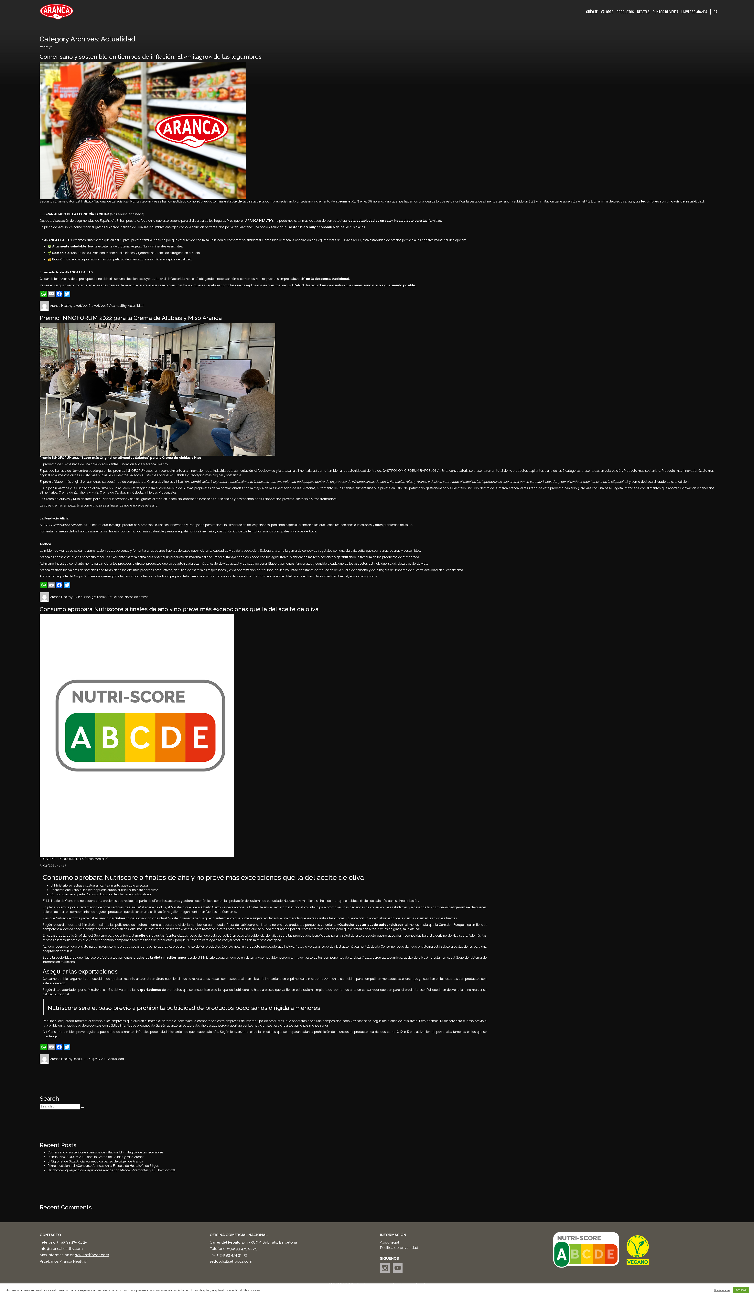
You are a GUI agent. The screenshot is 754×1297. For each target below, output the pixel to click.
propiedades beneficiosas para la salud (321, 935)
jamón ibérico (197, 925)
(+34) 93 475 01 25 (72, 1242)
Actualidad (136, 306)
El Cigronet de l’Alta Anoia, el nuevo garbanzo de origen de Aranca (95, 1161)
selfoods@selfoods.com (231, 1261)
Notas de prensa (136, 597)
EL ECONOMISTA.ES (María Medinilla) (81, 859)
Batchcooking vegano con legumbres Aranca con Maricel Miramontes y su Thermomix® (112, 1170)
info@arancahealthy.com (61, 1248)
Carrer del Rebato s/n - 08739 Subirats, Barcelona (253, 1242)
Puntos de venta (665, 11)
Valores (607, 11)
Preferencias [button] (722, 1290)
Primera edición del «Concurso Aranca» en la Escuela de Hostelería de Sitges (103, 1166)
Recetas (643, 11)
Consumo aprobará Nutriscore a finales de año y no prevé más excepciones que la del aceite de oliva (179, 609)
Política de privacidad (399, 1247)
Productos (625, 11)
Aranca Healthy (61, 306)
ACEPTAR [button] (741, 1290)
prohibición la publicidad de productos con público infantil (88, 1025)
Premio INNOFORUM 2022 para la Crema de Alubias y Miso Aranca (131, 317)
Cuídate (592, 11)
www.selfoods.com (92, 1255)
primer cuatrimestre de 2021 (310, 979)
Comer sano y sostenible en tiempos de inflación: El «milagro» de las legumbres (151, 56)
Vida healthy (117, 306)
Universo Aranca (694, 11)
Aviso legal (389, 1242)
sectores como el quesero (155, 925)
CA (715, 12)
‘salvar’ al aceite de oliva (148, 907)
